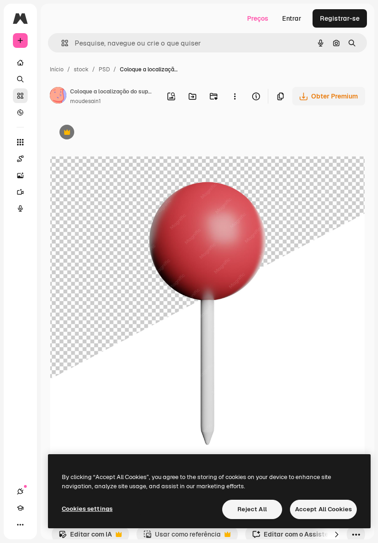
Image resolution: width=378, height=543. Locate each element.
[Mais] (20, 524)
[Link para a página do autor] (58, 96)
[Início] (20, 62)
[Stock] (20, 95)
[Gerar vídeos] (20, 192)
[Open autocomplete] (61, 43)
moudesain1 (85, 101)
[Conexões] (20, 491)
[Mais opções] (234, 96)
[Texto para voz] (20, 208)
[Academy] (20, 508)
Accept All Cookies (323, 509)
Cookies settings (87, 509)
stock (81, 69)
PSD (104, 69)
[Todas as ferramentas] (20, 142)
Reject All (252, 509)
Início (57, 69)
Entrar (291, 18)
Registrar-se (340, 18)
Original (109, 133)
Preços (257, 18)
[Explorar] (20, 112)
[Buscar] (20, 79)
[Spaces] (20, 158)
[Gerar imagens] (20, 175)
